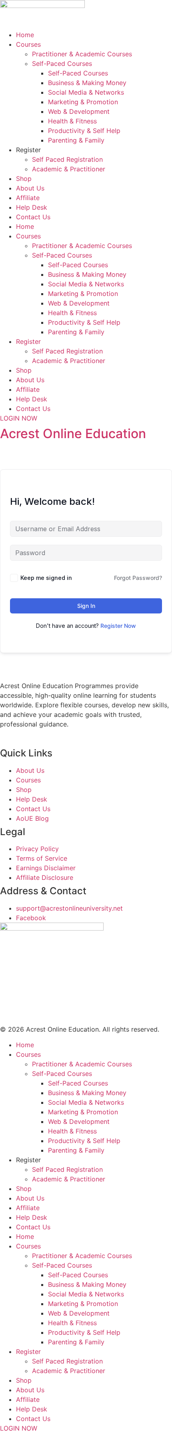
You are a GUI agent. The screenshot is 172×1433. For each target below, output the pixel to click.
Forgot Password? (138, 577)
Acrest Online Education (73, 433)
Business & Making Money (87, 83)
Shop (24, 179)
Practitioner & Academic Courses (82, 54)
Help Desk (31, 207)
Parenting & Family (76, 140)
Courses (28, 44)
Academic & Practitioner (68, 169)
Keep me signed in (46, 577)
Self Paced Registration (67, 159)
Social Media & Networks (86, 92)
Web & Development (79, 111)
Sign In (86, 605)
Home (25, 35)
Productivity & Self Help (84, 131)
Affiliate (28, 198)
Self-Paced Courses (62, 63)
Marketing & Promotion (83, 102)
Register (28, 150)
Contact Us (33, 217)
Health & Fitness (72, 121)
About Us (30, 188)
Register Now (118, 625)
